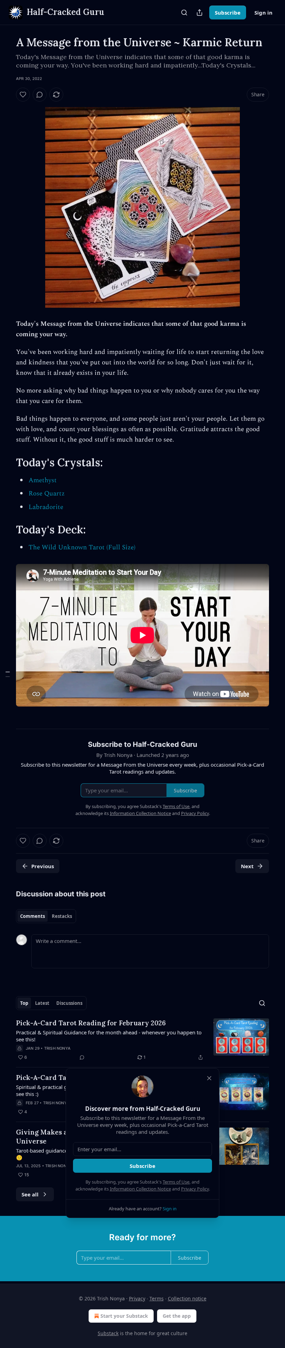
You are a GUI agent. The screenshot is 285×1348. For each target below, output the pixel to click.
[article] (142, 1040)
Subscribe (228, 12)
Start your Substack (124, 1316)
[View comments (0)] (40, 95)
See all (30, 1194)
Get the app (177, 1316)
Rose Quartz (46, 494)
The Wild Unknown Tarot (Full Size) (82, 547)
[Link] (6, 462)
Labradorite (45, 507)
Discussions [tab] (69, 1003)
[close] (209, 1078)
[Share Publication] (199, 12)
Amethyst (42, 480)
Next (247, 866)
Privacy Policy (195, 1189)
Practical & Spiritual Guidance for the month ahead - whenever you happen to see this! (109, 1036)
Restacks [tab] (62, 916)
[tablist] (46, 916)
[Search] (184, 12)
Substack (108, 1333)
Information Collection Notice (140, 1189)
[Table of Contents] (8, 674)
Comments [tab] (32, 916)
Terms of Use (176, 1182)
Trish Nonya (57, 1048)
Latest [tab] (42, 1003)
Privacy (137, 1298)
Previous (42, 866)
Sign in (263, 12)
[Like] (23, 95)
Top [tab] (24, 1003)
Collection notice (187, 1298)
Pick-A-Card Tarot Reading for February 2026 (91, 1023)
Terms (156, 1298)
